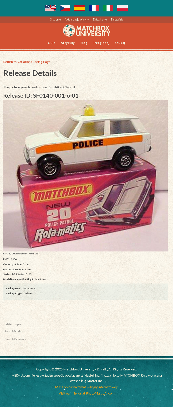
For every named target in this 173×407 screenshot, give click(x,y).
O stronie (55, 19)
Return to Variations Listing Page (26, 62)
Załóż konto (100, 19)
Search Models (14, 331)
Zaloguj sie (117, 19)
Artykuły (68, 43)
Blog (83, 43)
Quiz (51, 43)
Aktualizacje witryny (77, 19)
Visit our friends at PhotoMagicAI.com (87, 393)
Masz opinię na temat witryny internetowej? (86, 387)
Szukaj (120, 43)
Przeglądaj (101, 43)
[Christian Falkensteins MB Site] (85, 175)
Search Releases (15, 339)
